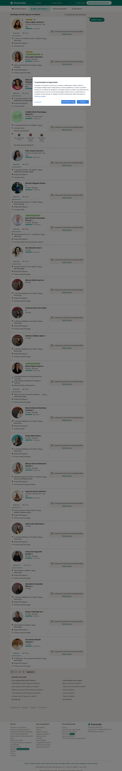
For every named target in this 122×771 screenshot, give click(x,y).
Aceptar (82, 102)
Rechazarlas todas (68, 102)
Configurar (37, 102)
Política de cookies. (40, 96)
